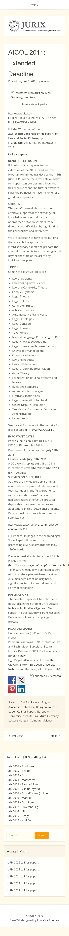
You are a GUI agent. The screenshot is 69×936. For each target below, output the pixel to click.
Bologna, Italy (17, 655)
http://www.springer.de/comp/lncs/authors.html (39, 565)
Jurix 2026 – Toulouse (20, 766)
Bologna (41, 707)
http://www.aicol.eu (20, 113)
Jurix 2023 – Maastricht (21, 780)
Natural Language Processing (31, 337)
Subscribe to (26, 757)
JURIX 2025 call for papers (23, 869)
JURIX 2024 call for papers (23, 876)
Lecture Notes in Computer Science (30, 720)
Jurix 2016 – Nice (17, 811)
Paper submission (19, 441)
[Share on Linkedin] (21, 689)
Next (54, 736)
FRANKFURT (16, 143)
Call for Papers (30, 702)
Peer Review (15, 450)
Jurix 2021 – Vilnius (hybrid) (24, 789)
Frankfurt (40, 716)
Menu (34, 4)
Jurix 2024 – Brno (17, 775)
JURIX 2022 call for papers (23, 890)
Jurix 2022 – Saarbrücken (22, 784)
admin (45, 81)
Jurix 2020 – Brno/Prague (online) (28, 793)
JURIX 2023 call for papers (23, 883)
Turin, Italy (49, 660)
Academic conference (21, 707)
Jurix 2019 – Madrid (19, 798)
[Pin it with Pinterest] (12, 689)
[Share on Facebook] (12, 680)
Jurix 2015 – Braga (18, 816)
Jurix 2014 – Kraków (19, 820)
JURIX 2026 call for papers (23, 862)
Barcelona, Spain (40, 646)
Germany (53, 716)
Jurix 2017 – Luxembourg (22, 807)
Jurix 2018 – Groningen (21, 802)
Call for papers (17, 154)
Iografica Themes (48, 920)
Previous (17, 736)
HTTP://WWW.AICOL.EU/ (40, 430)
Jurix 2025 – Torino (18, 771)
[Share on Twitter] (21, 680)
